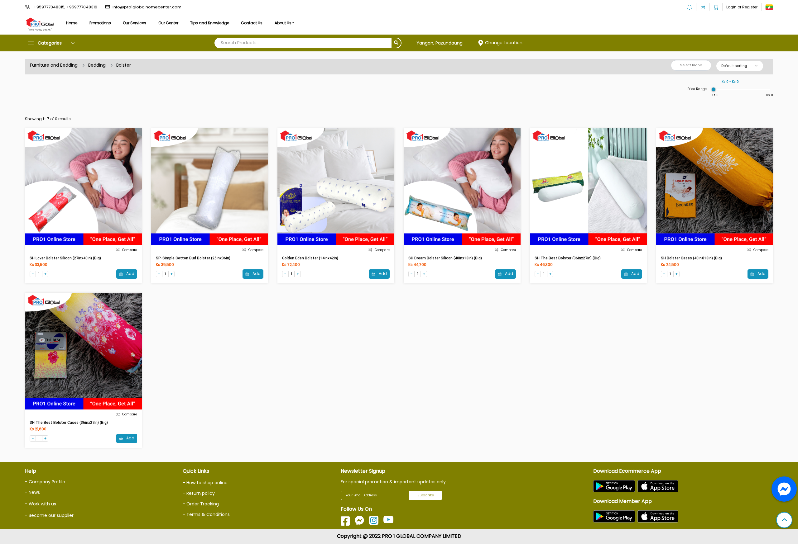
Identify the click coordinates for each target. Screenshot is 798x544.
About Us (283, 23)
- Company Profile (45, 482)
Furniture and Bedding (54, 65)
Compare (129, 250)
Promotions (100, 23)
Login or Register (741, 7)
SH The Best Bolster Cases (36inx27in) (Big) (69, 422)
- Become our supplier (49, 515)
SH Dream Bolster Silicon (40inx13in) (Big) (445, 258)
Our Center (168, 23)
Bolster (123, 65)
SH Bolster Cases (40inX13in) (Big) (691, 258)
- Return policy (199, 493)
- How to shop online (205, 483)
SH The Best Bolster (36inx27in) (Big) (568, 258)
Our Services (134, 23)
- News (32, 492)
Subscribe (425, 495)
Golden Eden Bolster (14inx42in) (310, 258)
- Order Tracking (201, 504)
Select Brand (691, 65)
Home (71, 23)
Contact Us (251, 23)
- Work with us (40, 504)
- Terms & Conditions (206, 514)
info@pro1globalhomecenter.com (147, 7)
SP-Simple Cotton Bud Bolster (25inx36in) (193, 258)
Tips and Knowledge (209, 23)
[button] (784, 520)
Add (129, 273)
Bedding (97, 65)
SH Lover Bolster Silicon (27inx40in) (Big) (65, 258)
